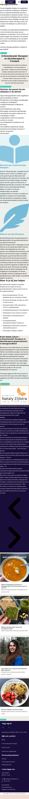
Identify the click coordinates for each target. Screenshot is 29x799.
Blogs (3, 739)
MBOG (13, 732)
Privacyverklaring (7, 787)
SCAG (25, 732)
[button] (14, 508)
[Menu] (19, 2)
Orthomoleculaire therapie (9, 743)
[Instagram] (6, 727)
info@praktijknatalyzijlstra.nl (10, 779)
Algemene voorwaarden (8, 789)
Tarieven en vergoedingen (9, 751)
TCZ (20, 732)
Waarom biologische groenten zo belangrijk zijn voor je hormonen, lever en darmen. (14, 586)
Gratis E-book (6, 747)
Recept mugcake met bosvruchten (12, 709)
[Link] (2, 2)
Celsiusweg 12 (5, 772)
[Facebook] (3, 727)
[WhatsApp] (8, 727)
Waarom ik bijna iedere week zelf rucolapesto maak (11, 628)
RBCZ (17, 732)
